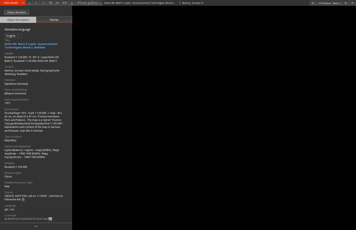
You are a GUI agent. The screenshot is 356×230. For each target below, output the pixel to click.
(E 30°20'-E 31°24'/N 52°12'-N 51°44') (26, 219)
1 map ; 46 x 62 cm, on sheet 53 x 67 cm (33, 114)
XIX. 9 (36, 57)
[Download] (29, 3)
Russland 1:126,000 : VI (18, 57)
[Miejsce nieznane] (15, 93)
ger (7, 209)
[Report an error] (71, 3)
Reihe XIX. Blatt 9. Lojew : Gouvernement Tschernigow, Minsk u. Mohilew (31, 45)
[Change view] (50, 3)
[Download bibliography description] (57, 3)
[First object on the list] (313, 3)
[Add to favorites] (43, 3)
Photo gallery (87, 2)
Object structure (16, 12)
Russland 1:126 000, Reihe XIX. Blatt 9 (35, 61)
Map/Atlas (10, 140)
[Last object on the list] (345, 3)
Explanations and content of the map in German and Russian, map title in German (32, 128)
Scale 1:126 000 (37, 113)
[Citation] (64, 3)
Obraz (8, 176)
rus (12, 209)
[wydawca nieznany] (16, 83)
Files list (54, 19)
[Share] (36, 3)
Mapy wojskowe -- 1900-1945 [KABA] (32, 151)
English (11, 36)
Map (7, 186)
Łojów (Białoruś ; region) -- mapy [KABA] (28, 150)
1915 (7, 103)
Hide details (11, 3)
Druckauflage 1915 (16, 113)
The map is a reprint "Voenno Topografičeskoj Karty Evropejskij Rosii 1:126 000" (34, 121)
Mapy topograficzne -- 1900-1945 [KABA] (26, 155)
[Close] (352, 3)
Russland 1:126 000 (16, 167)
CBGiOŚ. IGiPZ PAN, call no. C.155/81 (26, 196)
